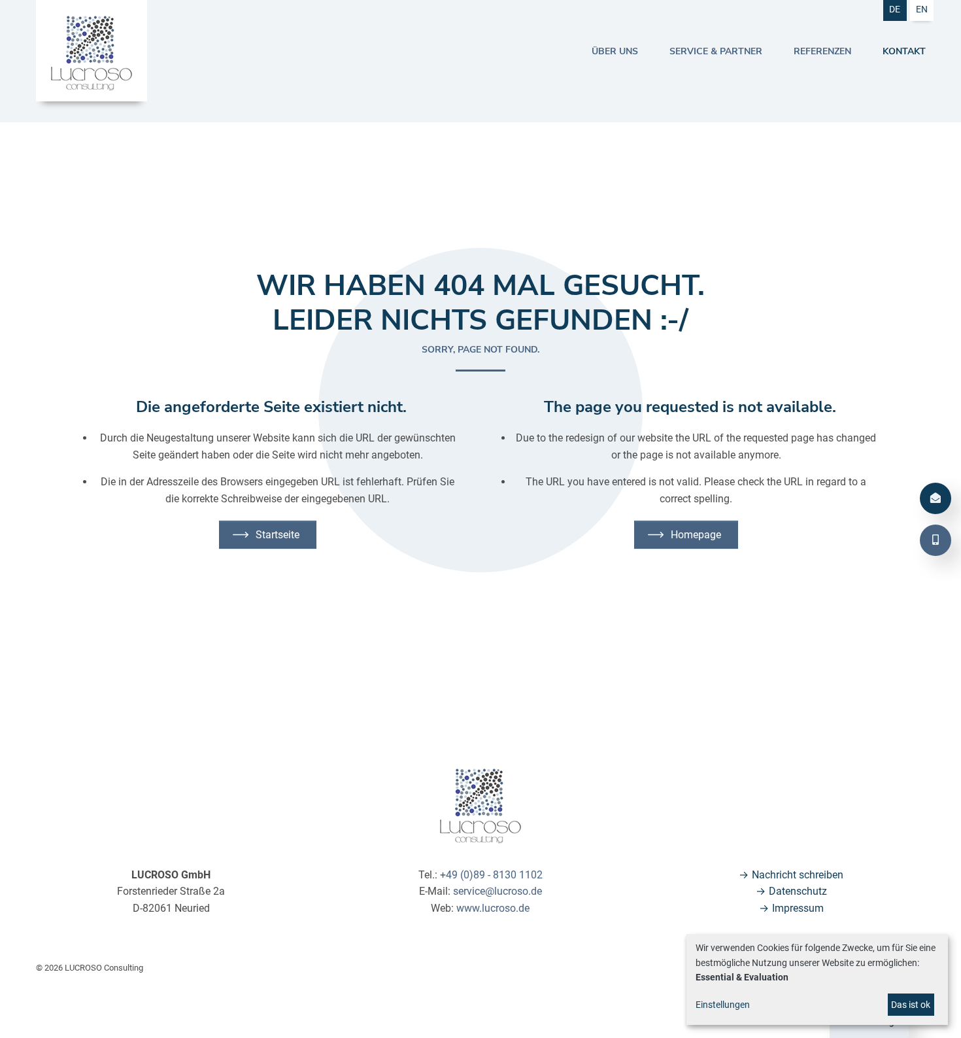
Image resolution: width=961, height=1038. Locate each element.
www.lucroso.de (493, 908)
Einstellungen (723, 1004)
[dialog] (817, 979)
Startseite (277, 534)
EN (922, 9)
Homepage (696, 534)
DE (894, 9)
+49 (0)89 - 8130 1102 (491, 875)
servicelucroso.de (497, 891)
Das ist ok (910, 1004)
